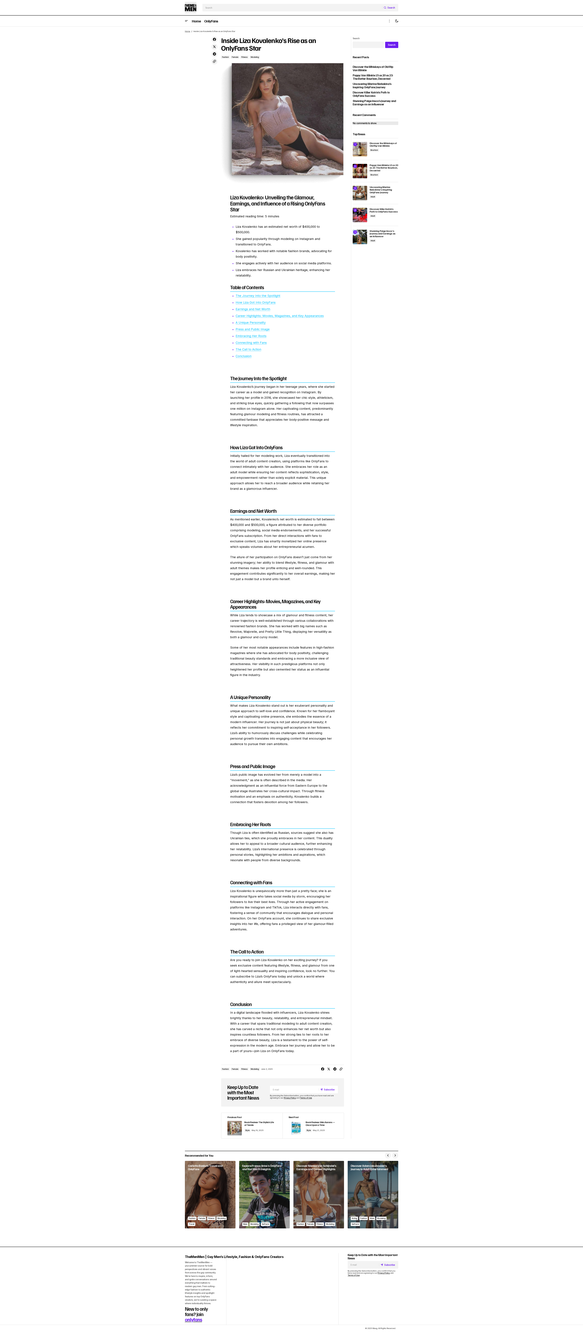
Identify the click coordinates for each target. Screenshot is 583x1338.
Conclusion (243, 356)
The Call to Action (248, 349)
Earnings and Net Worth (253, 309)
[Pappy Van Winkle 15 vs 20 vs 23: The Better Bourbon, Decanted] (360, 171)
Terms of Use (306, 1098)
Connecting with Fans (251, 342)
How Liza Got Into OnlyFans (256, 302)
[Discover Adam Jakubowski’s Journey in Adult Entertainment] (373, 1194)
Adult (373, 197)
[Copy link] (214, 61)
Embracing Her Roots (251, 336)
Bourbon (374, 150)
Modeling (255, 57)
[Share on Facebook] (214, 39)
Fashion (225, 57)
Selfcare (265, 1224)
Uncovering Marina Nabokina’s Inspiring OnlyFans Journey (372, 85)
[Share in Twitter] (214, 46)
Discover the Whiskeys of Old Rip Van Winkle (373, 68)
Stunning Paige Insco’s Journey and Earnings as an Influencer (374, 102)
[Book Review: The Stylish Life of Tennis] (252, 1126)
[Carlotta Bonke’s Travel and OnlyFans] (210, 1194)
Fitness (244, 57)
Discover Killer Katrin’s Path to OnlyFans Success (371, 94)
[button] (186, 21)
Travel (191, 1224)
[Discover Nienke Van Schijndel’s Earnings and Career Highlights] (318, 1194)
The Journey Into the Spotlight (258, 296)
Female (235, 57)
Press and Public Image (253, 329)
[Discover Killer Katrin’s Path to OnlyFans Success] (360, 215)
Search (356, 38)
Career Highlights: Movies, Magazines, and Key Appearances (280, 316)
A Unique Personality (251, 322)
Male (245, 1224)
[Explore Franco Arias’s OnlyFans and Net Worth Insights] (264, 1194)
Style (247, 1130)
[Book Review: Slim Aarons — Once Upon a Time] (313, 1126)
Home (187, 31)
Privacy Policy (290, 1098)
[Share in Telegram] (214, 54)
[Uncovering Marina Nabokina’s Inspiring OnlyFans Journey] (360, 193)
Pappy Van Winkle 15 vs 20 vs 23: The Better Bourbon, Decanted (373, 76)
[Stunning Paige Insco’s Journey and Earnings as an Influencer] (360, 237)
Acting (354, 1218)
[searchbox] (292, 7)
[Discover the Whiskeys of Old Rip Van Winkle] (360, 149)
